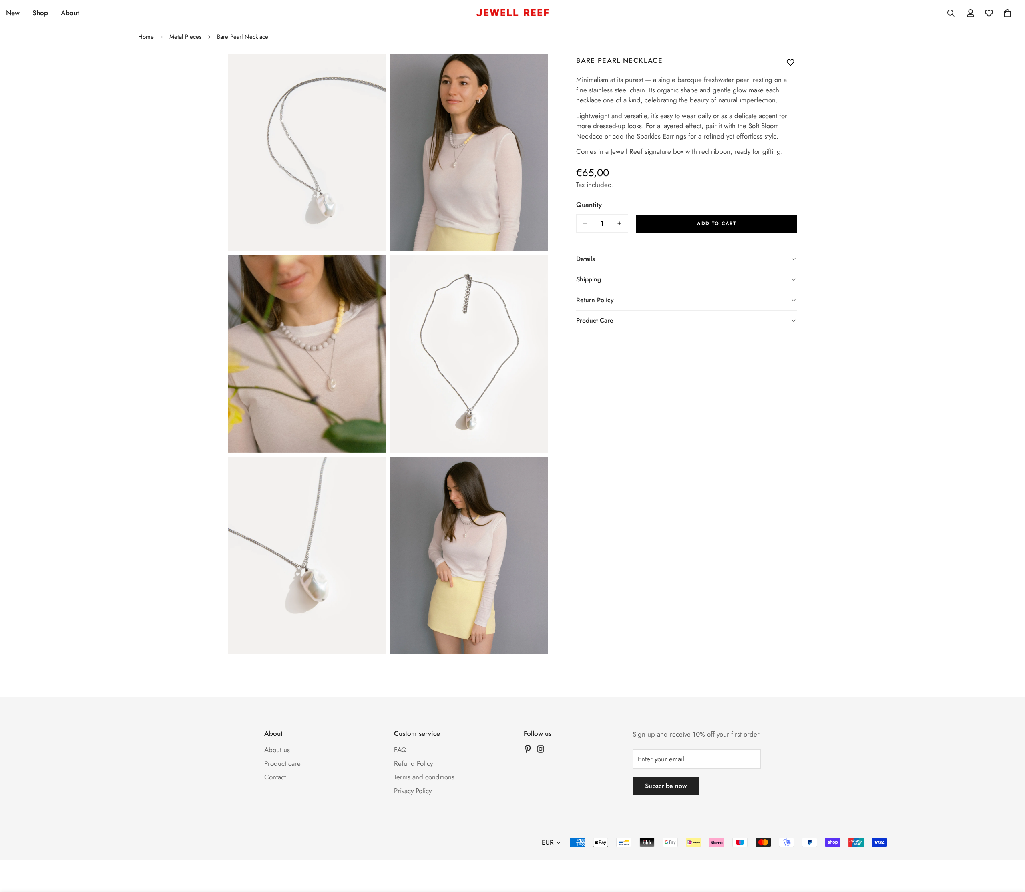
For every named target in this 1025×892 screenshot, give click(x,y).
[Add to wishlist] (790, 62)
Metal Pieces (185, 36)
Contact (275, 777)
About (70, 13)
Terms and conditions (424, 777)
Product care (282, 763)
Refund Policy (413, 763)
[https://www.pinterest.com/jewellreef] (528, 749)
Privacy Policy (413, 791)
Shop (40, 13)
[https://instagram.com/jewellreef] (541, 749)
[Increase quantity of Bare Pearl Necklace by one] (619, 223)
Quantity (589, 204)
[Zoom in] (371, 71)
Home (146, 36)
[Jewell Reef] (512, 13)
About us (277, 750)
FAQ (400, 750)
